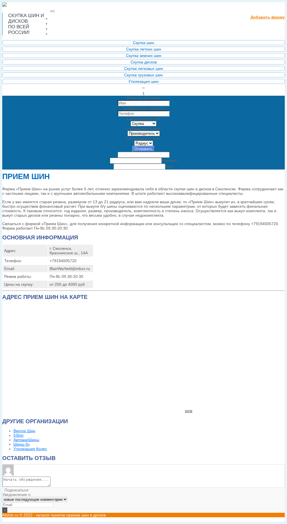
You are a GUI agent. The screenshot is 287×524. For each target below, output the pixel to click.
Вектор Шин (24, 431)
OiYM (188, 411)
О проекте (63, 23)
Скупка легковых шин (143, 68)
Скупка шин (143, 42)
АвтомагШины (26, 440)
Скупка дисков (144, 62)
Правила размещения (78, 28)
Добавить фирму (268, 17)
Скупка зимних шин (143, 55)
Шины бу (21, 444)
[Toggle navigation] (52, 11)
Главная (74, 18)
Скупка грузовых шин (143, 75)
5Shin (18, 435)
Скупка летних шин (143, 49)
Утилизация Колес (30, 449)
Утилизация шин (143, 81)
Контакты (62, 33)
